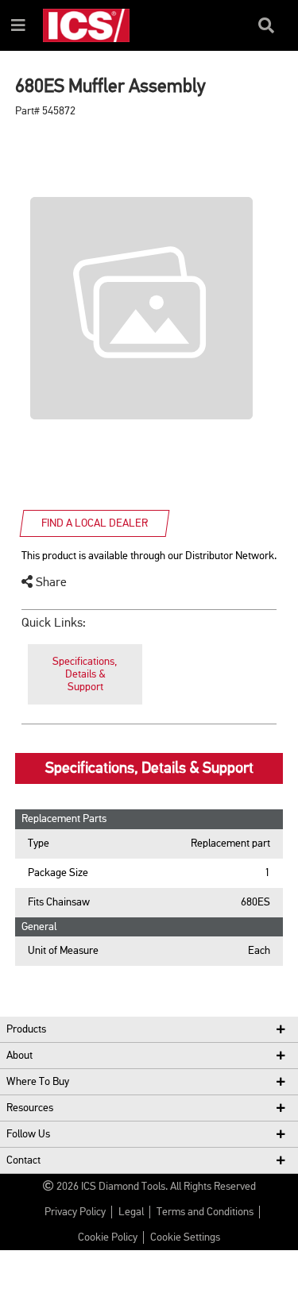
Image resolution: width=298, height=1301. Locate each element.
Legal (131, 1212)
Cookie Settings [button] (185, 1237)
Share (50, 583)
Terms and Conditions (205, 1212)
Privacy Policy (75, 1212)
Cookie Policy (107, 1237)
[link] (85, 674)
